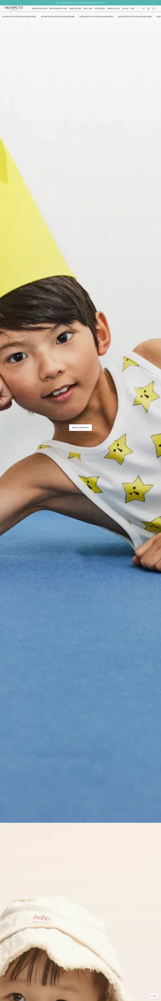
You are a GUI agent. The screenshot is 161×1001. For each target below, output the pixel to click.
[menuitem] (132, 8)
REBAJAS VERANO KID (80, 427)
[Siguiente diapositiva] (153, 2)
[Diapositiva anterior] (5, 2)
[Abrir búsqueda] (143, 8)
